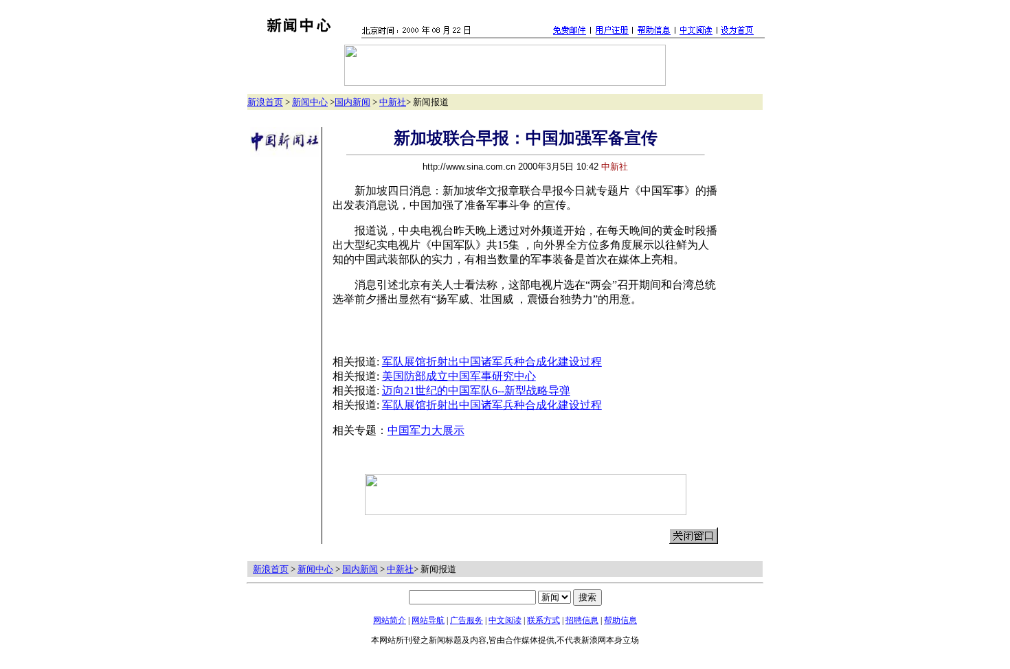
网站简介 (389, 620)
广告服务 (466, 620)
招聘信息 (581, 620)
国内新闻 (352, 102)
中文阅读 (505, 620)
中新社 (392, 102)
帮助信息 (620, 620)
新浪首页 (265, 102)
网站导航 (428, 620)
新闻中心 (310, 102)
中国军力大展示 (426, 430)
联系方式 (543, 620)
